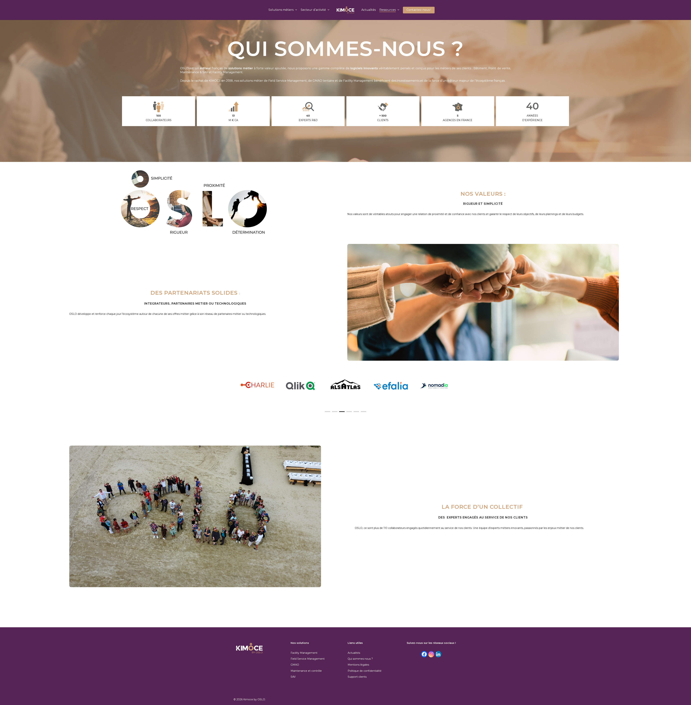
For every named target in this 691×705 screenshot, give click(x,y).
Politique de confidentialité (364, 670)
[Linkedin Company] (438, 654)
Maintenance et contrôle (306, 670)
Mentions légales (358, 664)
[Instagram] (431, 654)
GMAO (295, 664)
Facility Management (304, 652)
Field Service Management (308, 658)
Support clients (357, 676)
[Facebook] (424, 654)
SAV (293, 676)
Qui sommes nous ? (360, 658)
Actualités (354, 652)
